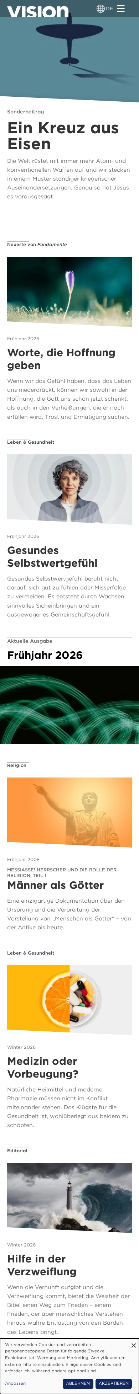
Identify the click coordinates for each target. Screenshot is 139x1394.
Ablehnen (78, 1383)
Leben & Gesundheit (30, 442)
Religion (16, 765)
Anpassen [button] (15, 1383)
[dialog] (69, 1366)
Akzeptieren (114, 1383)
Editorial (17, 1150)
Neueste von (37, 244)
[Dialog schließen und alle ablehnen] (133, 1343)
